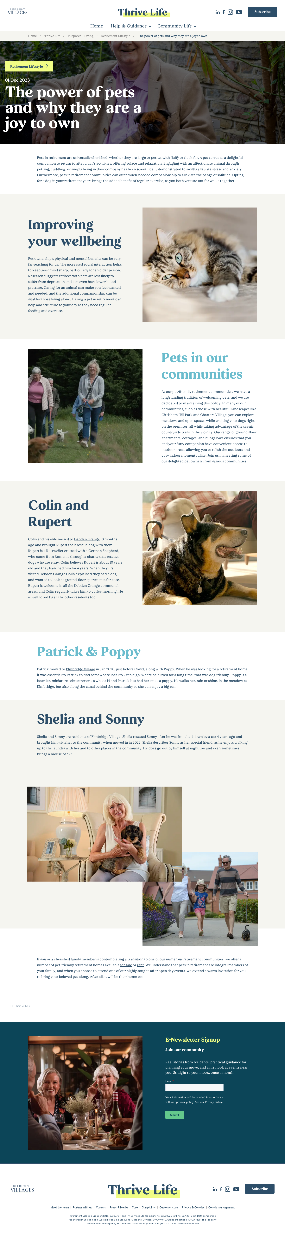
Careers (101, 1207)
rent (140, 965)
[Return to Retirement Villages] (53, 12)
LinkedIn (219, 12)
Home (96, 25)
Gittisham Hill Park (177, 415)
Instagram (232, 12)
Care (135, 1207)
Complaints (149, 1207)
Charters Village (213, 415)
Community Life (174, 25)
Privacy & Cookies (193, 1207)
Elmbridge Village (80, 669)
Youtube (240, 12)
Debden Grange (87, 539)
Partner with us (82, 1207)
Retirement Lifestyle (115, 36)
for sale (126, 965)
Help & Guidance (129, 25)
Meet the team (60, 1207)
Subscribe (262, 11)
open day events (172, 971)
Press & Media (119, 1207)
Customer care (169, 1207)
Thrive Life (52, 36)
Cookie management (221, 1207)
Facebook (225, 12)
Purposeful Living (80, 36)
